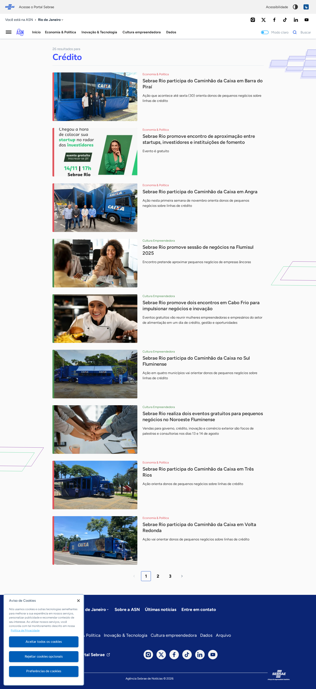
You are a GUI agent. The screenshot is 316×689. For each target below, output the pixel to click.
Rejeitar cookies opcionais (44, 656)
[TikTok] (285, 19)
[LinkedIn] (295, 19)
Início (36, 32)
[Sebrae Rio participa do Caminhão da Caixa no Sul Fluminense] (94, 374)
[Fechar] (78, 600)
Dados (206, 635)
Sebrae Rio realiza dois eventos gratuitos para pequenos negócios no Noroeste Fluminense (203, 416)
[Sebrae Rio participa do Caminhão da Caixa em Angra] (94, 207)
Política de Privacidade (25, 630)
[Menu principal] (8, 32)
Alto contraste (295, 7)
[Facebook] (274, 19)
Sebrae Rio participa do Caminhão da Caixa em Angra (200, 192)
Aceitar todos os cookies (44, 641)
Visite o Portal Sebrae (83, 654)
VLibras (306, 7)
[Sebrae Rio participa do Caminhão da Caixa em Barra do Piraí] (94, 96)
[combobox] (51, 20)
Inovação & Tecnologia (125, 635)
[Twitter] (263, 19)
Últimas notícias (160, 609)
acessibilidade (277, 7)
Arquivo (223, 635)
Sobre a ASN (127, 609)
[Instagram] (253, 19)
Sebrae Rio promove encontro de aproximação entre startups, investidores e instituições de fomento (199, 139)
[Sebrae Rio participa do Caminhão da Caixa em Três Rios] (94, 485)
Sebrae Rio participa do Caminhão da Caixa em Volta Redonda (199, 527)
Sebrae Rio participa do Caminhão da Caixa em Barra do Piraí (203, 84)
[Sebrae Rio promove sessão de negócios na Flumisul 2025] (94, 263)
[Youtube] (306, 19)
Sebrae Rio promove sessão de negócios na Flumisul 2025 (198, 250)
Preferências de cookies (43, 671)
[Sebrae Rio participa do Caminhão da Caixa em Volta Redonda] (94, 540)
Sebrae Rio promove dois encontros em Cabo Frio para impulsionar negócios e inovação (201, 306)
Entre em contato (198, 609)
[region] (43, 640)
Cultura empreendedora (174, 635)
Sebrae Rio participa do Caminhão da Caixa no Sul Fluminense (196, 361)
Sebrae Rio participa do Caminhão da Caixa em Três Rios (198, 472)
